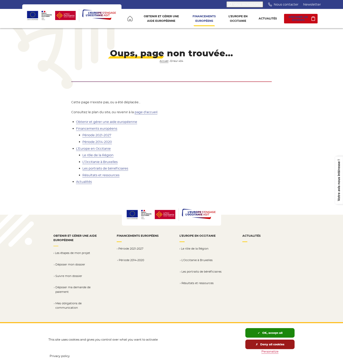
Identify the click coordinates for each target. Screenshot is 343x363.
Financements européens (96, 128)
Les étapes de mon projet (72, 253)
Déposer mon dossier (70, 264)
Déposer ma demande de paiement (73, 289)
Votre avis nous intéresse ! (339, 180)
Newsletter (312, 4)
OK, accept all (271, 333)
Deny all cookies (271, 344)
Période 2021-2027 (96, 135)
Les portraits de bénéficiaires (105, 168)
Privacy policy (60, 356)
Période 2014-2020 (97, 142)
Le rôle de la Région (98, 155)
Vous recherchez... (247, 4)
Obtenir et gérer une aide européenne (106, 122)
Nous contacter (286, 4)
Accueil (164, 60)
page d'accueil (146, 112)
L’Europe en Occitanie (93, 148)
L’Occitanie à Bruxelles (100, 162)
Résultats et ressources (100, 175)
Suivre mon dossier (68, 276)
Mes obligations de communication (68, 306)
